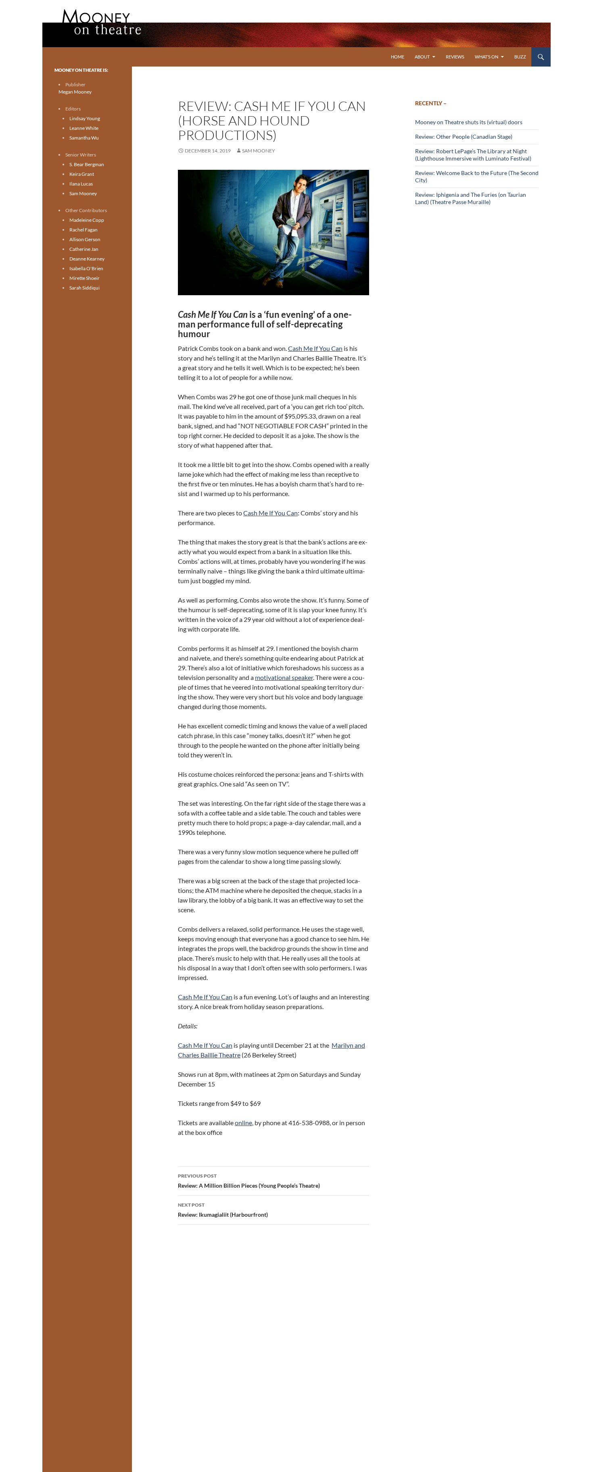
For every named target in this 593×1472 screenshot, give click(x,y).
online (243, 1122)
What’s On (486, 56)
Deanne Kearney (86, 259)
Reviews (455, 56)
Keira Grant (81, 174)
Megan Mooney (75, 92)
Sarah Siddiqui (84, 288)
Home (397, 56)
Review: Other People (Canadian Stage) (463, 136)
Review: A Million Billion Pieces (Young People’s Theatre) (249, 1181)
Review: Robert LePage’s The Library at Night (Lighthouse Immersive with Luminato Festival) (473, 155)
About (422, 56)
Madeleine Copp (86, 220)
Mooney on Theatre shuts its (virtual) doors (468, 122)
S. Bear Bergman (86, 164)
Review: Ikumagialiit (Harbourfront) (223, 1210)
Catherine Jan (83, 249)
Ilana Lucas (81, 184)
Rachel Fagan (83, 230)
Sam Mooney (258, 151)
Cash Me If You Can (315, 348)
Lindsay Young (84, 118)
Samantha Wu (84, 138)
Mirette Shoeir (84, 278)
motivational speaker (284, 677)
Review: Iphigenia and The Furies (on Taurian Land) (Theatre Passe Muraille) (470, 198)
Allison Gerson (84, 239)
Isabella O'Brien (86, 268)
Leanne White (83, 128)
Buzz (520, 56)
